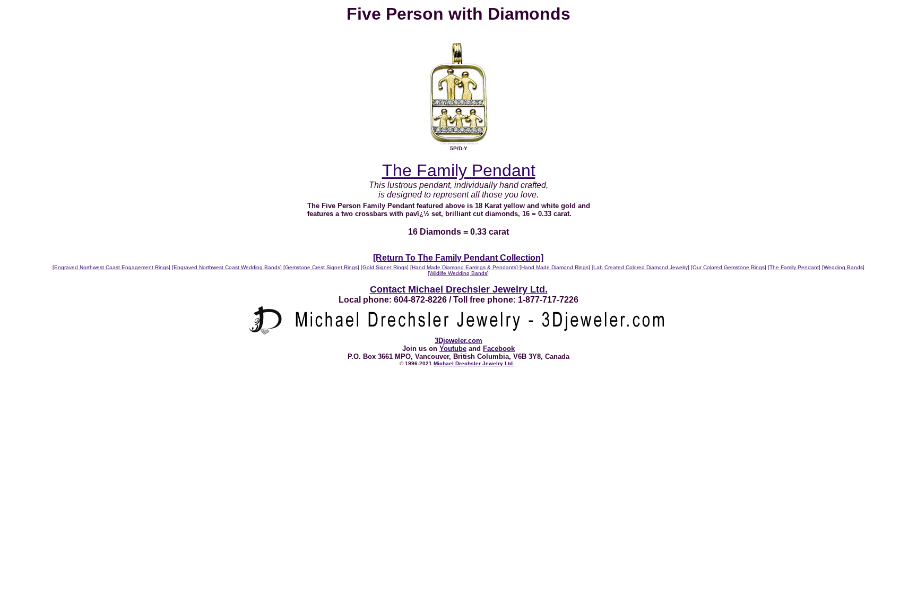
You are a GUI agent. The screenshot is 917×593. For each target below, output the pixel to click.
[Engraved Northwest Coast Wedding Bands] (227, 267)
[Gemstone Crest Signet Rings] (321, 267)
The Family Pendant (458, 170)
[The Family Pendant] (794, 267)
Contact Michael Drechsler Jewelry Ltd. (459, 289)
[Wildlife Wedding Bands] (458, 273)
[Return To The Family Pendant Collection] (458, 257)
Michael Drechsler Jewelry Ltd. (474, 363)
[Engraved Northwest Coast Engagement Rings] (111, 267)
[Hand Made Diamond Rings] (555, 267)
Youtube (452, 349)
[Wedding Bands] (843, 267)
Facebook (499, 349)
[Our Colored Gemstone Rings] (728, 267)
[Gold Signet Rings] (385, 267)
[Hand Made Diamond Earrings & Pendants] (464, 267)
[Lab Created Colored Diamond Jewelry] (640, 267)
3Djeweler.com (458, 341)
